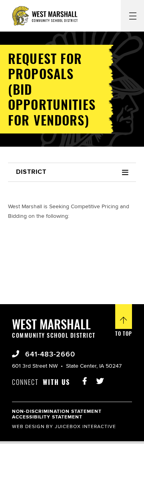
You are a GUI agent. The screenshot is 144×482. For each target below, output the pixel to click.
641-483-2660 (49, 354)
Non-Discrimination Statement (57, 411)
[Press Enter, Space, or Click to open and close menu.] (132, 15)
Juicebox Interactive (85, 427)
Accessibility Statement (47, 417)
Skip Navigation (22, 6)
